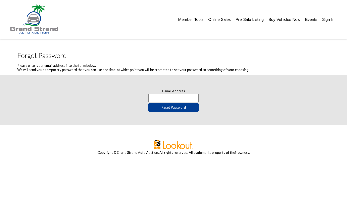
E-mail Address (173, 91)
